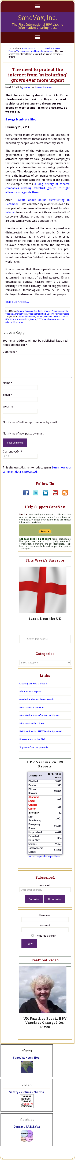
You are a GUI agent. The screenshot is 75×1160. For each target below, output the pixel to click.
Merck (33, 319)
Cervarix (29, 311)
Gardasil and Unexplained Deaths (37, 699)
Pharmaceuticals (60, 311)
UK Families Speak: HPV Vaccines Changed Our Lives (45, 1022)
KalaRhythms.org (37, 1154)
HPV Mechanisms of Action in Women (39, 715)
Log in (51, 1154)
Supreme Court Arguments (33, 747)
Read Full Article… (17, 301)
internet (10, 212)
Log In (29, 943)
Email (7, 394)
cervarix (48, 316)
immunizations (22, 319)
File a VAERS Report (30, 691)
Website (8, 406)
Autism (20, 311)
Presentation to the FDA (32, 739)
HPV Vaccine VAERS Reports (45, 764)
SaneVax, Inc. (37, 17)
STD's (40, 319)
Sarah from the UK (45, 618)
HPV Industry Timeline (31, 707)
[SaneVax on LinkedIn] (43, 494)
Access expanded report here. (45, 856)
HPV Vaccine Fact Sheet (31, 723)
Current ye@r (12, 451)
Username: (45, 915)
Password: (45, 925)
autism (39, 316)
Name (7, 383)
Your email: (45, 885)
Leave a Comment (44, 87)
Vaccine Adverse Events (16, 314)
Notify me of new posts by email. (23, 433)
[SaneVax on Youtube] (53, 494)
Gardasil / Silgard (42, 311)
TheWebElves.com (59, 1151)
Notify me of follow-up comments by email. (30, 422)
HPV (12, 319)
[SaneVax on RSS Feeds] (63, 494)
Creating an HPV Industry (33, 683)
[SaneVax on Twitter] (34, 494)
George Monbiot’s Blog (20, 119)
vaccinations (50, 319)
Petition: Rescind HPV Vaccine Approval (40, 731)
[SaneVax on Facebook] (26, 494)
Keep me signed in (46, 935)
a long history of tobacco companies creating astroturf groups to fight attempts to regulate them (37, 188)
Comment (10, 351)
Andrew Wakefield (26, 316)
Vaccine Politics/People (58, 314)
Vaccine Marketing (37, 314)
